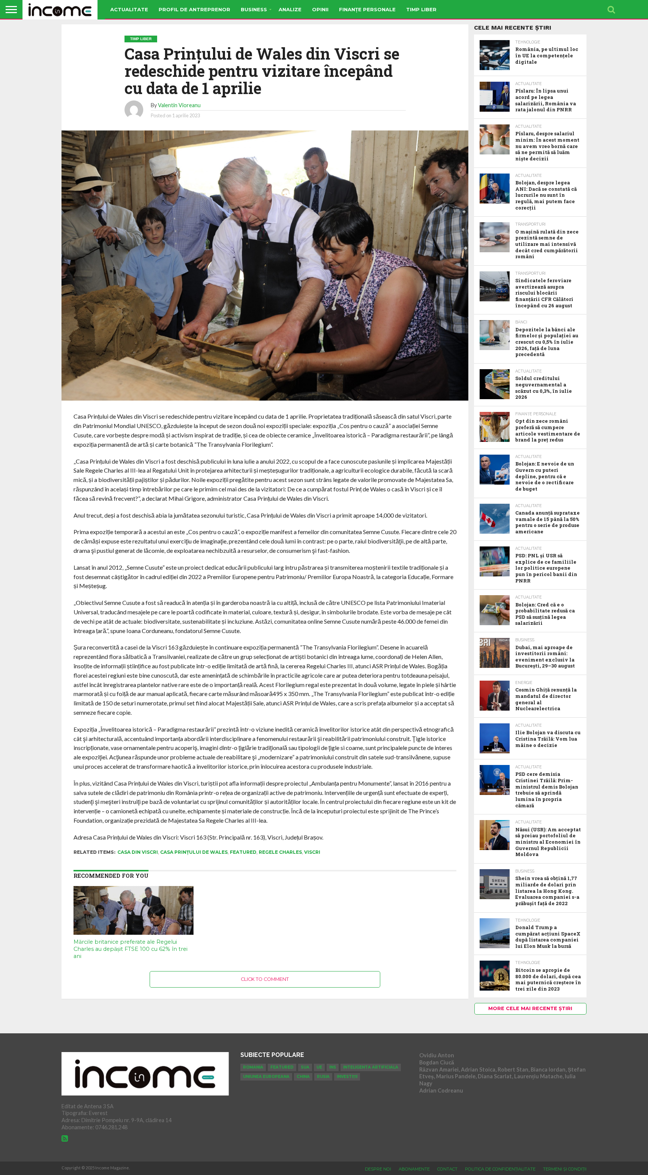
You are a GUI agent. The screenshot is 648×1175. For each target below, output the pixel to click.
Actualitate (129, 9)
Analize (290, 9)
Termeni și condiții (564, 1169)
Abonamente (414, 1169)
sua (305, 1067)
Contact (447, 1169)
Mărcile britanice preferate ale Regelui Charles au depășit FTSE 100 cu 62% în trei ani (131, 949)
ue (319, 1067)
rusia (323, 1076)
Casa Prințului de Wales (194, 852)
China (303, 1076)
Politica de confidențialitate (500, 1169)
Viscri (312, 852)
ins (332, 1067)
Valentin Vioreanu (179, 105)
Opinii (320, 9)
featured (243, 852)
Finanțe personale (367, 9)
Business (254, 9)
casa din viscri (137, 852)
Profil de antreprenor (194, 9)
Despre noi (378, 1169)
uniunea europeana (266, 1076)
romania (253, 1067)
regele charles (280, 852)
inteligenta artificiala (370, 1067)
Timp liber (421, 9)
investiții (347, 1076)
